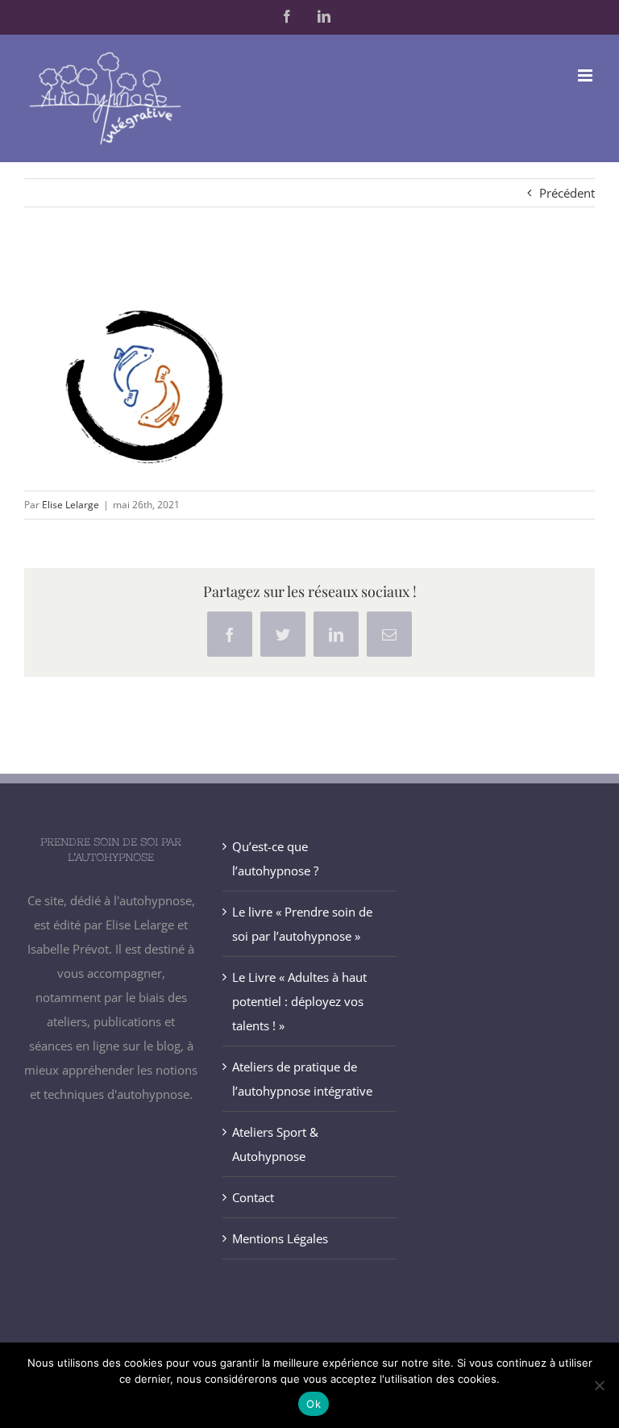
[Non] (599, 1385)
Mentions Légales (280, 1238)
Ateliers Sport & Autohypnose (275, 1144)
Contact (253, 1197)
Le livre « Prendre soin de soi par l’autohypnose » (302, 924)
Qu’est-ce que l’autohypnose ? (275, 858)
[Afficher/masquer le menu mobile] (586, 75)
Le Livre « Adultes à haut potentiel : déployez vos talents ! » (299, 1001)
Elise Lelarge (70, 504)
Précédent (567, 193)
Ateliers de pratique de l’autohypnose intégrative (302, 1078)
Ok (313, 1403)
